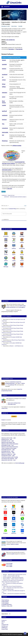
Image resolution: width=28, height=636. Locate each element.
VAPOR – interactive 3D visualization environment (14, 593)
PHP (15, 384)
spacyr (3, 96)
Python (23, 383)
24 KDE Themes (5, 601)
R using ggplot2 (21, 307)
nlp (2, 191)
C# (8, 384)
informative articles (7, 169)
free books (11, 49)
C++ (6, 384)
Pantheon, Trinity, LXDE (6, 606)
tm (2, 77)
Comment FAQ (4, 624)
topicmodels (5, 132)
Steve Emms (14, 26)
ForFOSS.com (4, 626)
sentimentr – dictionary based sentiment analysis (15, 196)
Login (25, 205)
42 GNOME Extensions (6, 604)
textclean (4, 119)
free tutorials (19, 49)
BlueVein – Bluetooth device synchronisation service (14, 574)
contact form (4, 408)
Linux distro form (12, 404)
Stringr (3, 84)
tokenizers (4, 92)
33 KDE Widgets (5, 603)
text (3, 135)
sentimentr (4, 115)
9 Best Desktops (5, 600)
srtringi (4, 79)
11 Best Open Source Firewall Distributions (12, 586)
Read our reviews (15, 544)
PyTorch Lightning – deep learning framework (13, 577)
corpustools (5, 128)
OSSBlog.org (4, 627)
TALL (3, 123)
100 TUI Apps (9, 565)
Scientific (20, 26)
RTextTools (5, 140)
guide (13, 553)
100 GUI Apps (9, 563)
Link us (3, 621)
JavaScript (11, 384)
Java (19, 383)
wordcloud (4, 74)
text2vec (4, 68)
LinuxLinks (20, 634)
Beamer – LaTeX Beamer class (16, 346)
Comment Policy (12, 208)
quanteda (4, 64)
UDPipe (4, 86)
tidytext (4, 60)
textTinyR (4, 111)
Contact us (3, 620)
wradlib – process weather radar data (11, 576)
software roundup (16, 145)
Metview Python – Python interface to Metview (13, 579)
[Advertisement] (14, 284)
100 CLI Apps (9, 566)
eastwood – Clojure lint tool (8, 195)
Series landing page (19, 463)
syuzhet (4, 105)
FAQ (2, 623)
